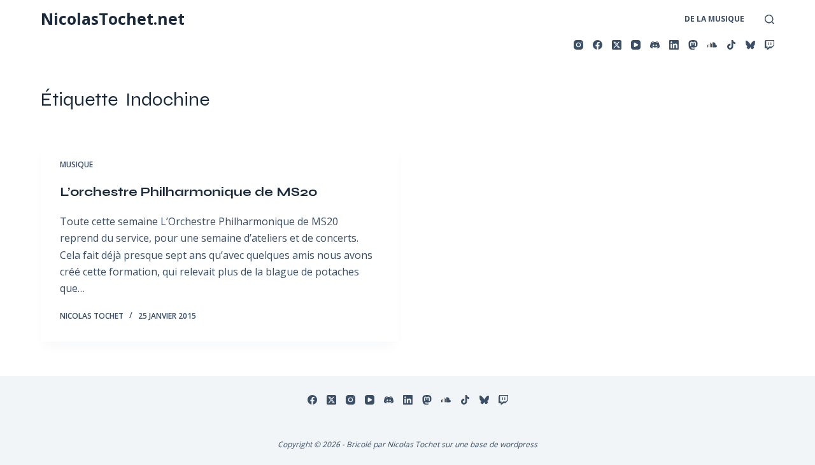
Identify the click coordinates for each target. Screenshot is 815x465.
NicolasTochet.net (113, 18)
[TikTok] (731, 45)
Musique (76, 164)
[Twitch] (769, 45)
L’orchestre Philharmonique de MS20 (189, 192)
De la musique (714, 18)
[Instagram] (578, 45)
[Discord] (655, 45)
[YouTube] (636, 45)
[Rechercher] (769, 19)
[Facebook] (597, 45)
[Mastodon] (693, 45)
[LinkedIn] (674, 45)
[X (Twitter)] (616, 45)
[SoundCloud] (712, 45)
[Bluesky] (750, 45)
